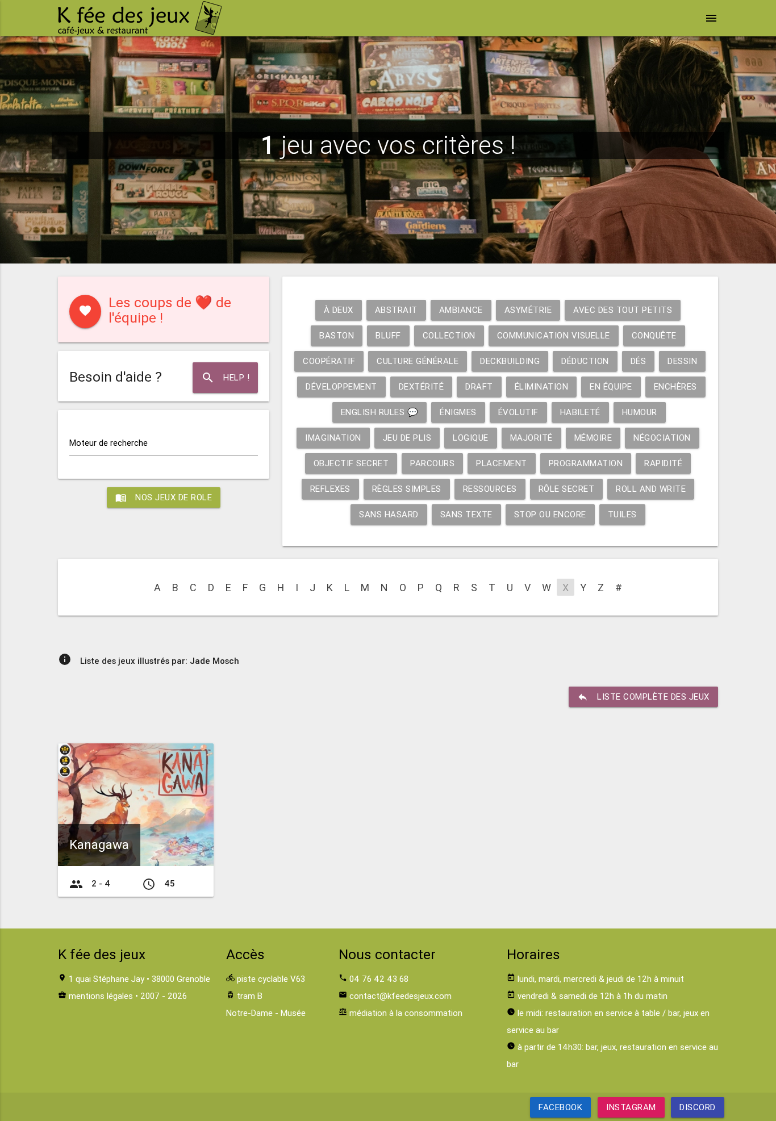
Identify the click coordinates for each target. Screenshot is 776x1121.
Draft (479, 386)
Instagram (631, 1107)
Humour (639, 412)
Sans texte (466, 514)
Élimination (542, 386)
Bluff (388, 335)
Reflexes (330, 488)
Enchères (675, 386)
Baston (336, 335)
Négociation (662, 437)
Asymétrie (528, 309)
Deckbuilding (510, 360)
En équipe (611, 386)
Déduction (585, 360)
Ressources (490, 488)
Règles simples (406, 488)
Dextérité (421, 386)
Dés (638, 360)
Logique (471, 437)
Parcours (432, 463)
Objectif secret (351, 463)
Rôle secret (567, 488)
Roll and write (651, 488)
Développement (341, 386)
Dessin (682, 360)
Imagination (333, 437)
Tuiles (622, 514)
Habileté (580, 412)
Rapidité (663, 463)
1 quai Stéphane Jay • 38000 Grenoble (139, 978)
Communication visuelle (553, 335)
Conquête (654, 335)
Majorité (531, 437)
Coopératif (329, 360)
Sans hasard (389, 514)
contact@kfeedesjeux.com (400, 995)
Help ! (225, 377)
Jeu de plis (407, 437)
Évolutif (518, 412)
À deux (338, 309)
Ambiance (461, 309)
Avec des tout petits (622, 309)
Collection (449, 335)
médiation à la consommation (405, 1012)
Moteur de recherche (108, 442)
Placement (501, 463)
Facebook (560, 1107)
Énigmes (458, 412)
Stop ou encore (550, 514)
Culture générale (417, 360)
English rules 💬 (380, 412)
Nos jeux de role (163, 497)
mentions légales (101, 995)
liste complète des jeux (643, 696)
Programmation (586, 463)
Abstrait (396, 309)
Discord (697, 1107)
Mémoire (593, 437)
